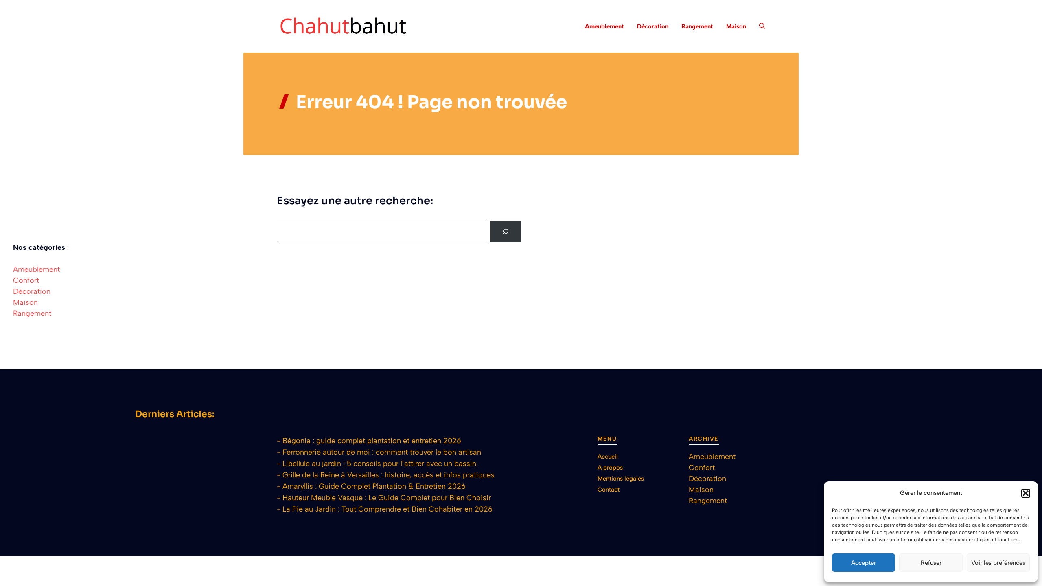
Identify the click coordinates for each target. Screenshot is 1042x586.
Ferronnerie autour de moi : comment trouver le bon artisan (381, 452)
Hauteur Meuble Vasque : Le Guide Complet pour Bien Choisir (386, 497)
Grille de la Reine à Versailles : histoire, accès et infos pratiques (388, 474)
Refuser (931, 562)
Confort (26, 280)
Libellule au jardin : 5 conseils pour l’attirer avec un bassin (379, 463)
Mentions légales (621, 478)
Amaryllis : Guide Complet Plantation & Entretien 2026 (374, 486)
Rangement (697, 26)
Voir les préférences (998, 562)
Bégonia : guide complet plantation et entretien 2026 (371, 440)
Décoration (652, 26)
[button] (1026, 493)
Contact (609, 489)
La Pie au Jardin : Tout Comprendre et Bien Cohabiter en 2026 (387, 509)
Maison (736, 26)
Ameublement (604, 26)
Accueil (608, 456)
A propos (610, 467)
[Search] (505, 231)
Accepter (863, 562)
